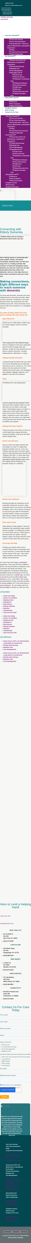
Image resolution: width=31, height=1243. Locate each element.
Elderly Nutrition (9, 606)
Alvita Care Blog (9, 596)
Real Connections (16, 106)
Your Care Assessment (18, 41)
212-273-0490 (4, 587)
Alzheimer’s (7, 602)
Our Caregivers (16, 104)
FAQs (13, 50)
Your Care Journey (11, 35)
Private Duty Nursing (17, 66)
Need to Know (9, 110)
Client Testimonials (17, 54)
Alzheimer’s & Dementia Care (20, 80)
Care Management (16, 70)
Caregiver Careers (11, 108)
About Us (14, 101)
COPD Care (18, 87)
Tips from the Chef (9, 612)
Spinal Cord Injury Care (18, 94)
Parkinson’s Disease (20, 83)
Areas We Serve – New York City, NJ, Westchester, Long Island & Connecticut (18, 46)
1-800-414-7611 (5, 916)
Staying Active (8, 600)
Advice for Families (10, 598)
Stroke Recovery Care (21, 91)
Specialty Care (15, 72)
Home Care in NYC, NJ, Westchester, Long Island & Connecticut (16, 62)
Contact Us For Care (11, 112)
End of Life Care (19, 77)
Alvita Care (19, 575)
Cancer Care (18, 74)
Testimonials (7, 610)
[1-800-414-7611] (1, 912)
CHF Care (17, 89)
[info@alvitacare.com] (1, 920)
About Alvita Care (11, 97)
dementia (13, 290)
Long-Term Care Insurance (19, 52)
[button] (18, 35)
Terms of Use (24, 1235)
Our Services (9, 56)
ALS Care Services (20, 85)
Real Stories (7, 604)
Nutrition (6, 608)
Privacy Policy (12, 1237)
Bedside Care (15, 68)
